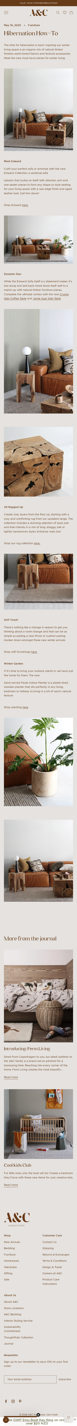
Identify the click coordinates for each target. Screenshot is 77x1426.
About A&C (11, 1301)
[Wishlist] (65, 13)
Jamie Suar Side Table (47, 298)
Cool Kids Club (17, 1165)
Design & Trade (52, 1267)
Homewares (11, 1260)
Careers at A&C (52, 1273)
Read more (11, 1077)
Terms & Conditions (54, 1260)
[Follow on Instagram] (13, 1401)
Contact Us (49, 1242)
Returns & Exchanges (55, 1254)
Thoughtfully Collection (18, 1337)
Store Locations (13, 1308)
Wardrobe (10, 1267)
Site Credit (52, 1414)
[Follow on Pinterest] (20, 1401)
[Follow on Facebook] (6, 1401)
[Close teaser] (38, 1415)
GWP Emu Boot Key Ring (33, 1420)
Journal (8, 1343)
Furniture (34, 25)
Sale (6, 1279)
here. (25, 205)
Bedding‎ (9, 1248)
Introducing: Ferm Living (27, 1048)
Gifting (8, 1273)
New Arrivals (12, 1242)
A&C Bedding (12, 1314)
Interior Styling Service (18, 1320)
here (34, 651)
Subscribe (65, 1379)
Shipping (48, 1248)
